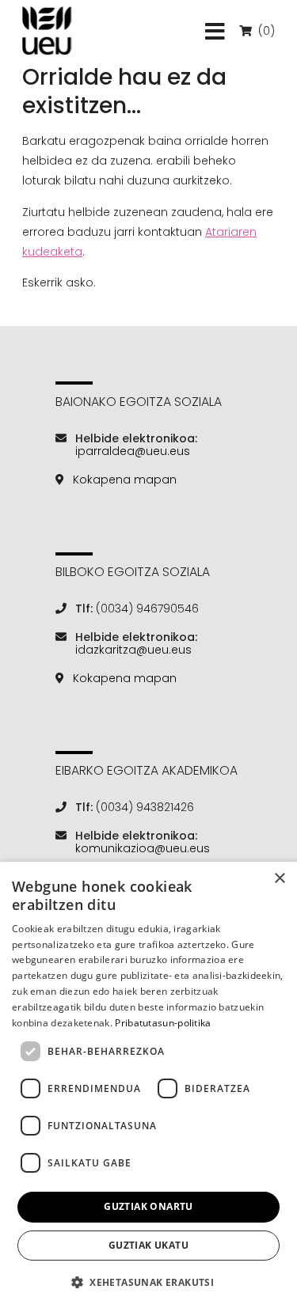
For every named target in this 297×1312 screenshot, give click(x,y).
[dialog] (148, 1087)
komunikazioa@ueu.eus (142, 848)
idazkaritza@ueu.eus (133, 650)
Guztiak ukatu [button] (148, 1245)
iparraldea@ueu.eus (132, 451)
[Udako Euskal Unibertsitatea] (47, 30)
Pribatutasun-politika (163, 1023)
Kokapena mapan (125, 479)
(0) (265, 31)
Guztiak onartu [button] (148, 1206)
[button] (148, 1282)
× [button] (279, 879)
